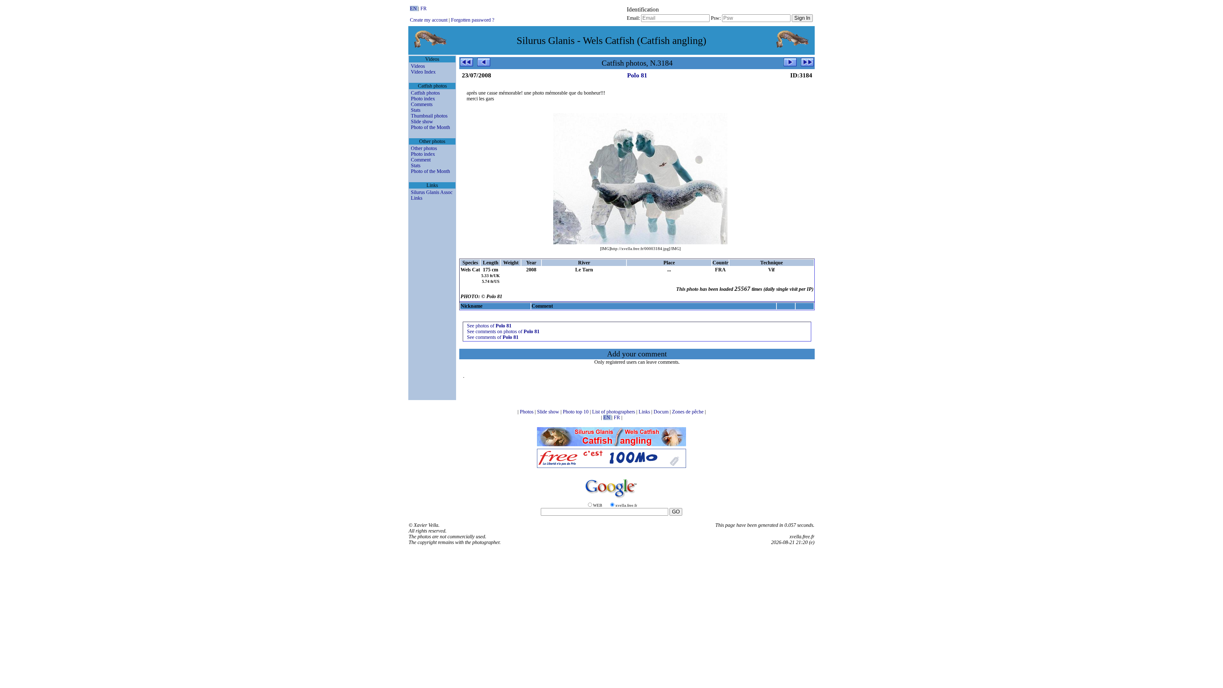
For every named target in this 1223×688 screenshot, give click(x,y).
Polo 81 (637, 75)
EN (414, 8)
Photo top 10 (576, 411)
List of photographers (614, 411)
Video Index (423, 72)
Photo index (423, 98)
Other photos (424, 148)
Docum (662, 411)
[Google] (611, 498)
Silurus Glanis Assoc (432, 192)
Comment (421, 159)
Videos (418, 66)
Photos (527, 411)
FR (423, 8)
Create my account (428, 20)
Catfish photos (425, 93)
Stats (415, 110)
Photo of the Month (430, 127)
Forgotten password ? (472, 20)
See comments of (493, 337)
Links (416, 198)
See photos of (489, 325)
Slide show (422, 121)
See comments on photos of (503, 331)
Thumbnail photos (429, 115)
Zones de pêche (688, 411)
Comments (422, 104)
